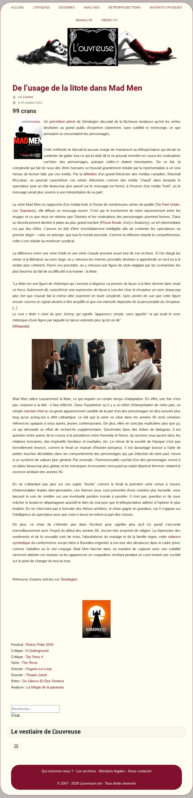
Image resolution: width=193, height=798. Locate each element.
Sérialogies (68, 579)
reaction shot (34, 411)
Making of (84, 20)
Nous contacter (140, 771)
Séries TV (109, 20)
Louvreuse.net (91, 783)
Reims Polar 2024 (39, 644)
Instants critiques (166, 7)
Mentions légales (112, 771)
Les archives (86, 771)
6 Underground (37, 651)
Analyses (92, 7)
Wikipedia (20, 326)
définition (90, 174)
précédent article (62, 121)
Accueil (17, 7)
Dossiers (67, 7)
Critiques (41, 7)
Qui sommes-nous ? (57, 771)
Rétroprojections (125, 7)
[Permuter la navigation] (16, 746)
